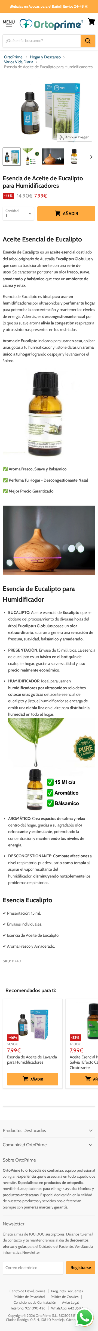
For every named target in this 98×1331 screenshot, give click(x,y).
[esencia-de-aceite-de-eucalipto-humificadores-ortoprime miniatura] (11, 156)
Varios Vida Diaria (18, 62)
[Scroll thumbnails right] (90, 157)
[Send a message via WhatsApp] (84, 1317)
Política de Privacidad (29, 1296)
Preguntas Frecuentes (67, 1291)
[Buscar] (88, 41)
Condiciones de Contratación (35, 1302)
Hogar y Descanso (45, 57)
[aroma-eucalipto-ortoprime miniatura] (53, 156)
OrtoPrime (13, 57)
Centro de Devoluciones (27, 1291)
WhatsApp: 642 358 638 (69, 1308)
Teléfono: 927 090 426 (27, 1308)
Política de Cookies (64, 1296)
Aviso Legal (70, 1302)
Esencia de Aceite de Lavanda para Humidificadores (32, 1060)
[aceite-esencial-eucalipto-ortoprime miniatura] (75, 156)
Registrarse (81, 1267)
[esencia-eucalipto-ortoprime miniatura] (30, 156)
